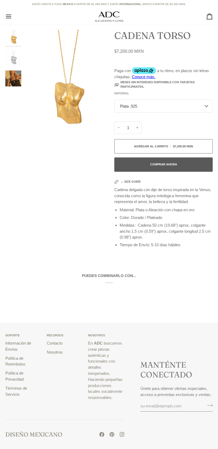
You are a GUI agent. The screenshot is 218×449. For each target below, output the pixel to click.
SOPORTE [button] (12, 335)
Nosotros (55, 352)
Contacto (54, 343)
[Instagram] (122, 434)
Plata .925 (128, 106)
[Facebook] (101, 434)
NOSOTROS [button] (96, 335)
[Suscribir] (208, 405)
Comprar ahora (163, 164)
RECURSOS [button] (55, 335)
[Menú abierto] (13, 16)
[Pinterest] (112, 434)
